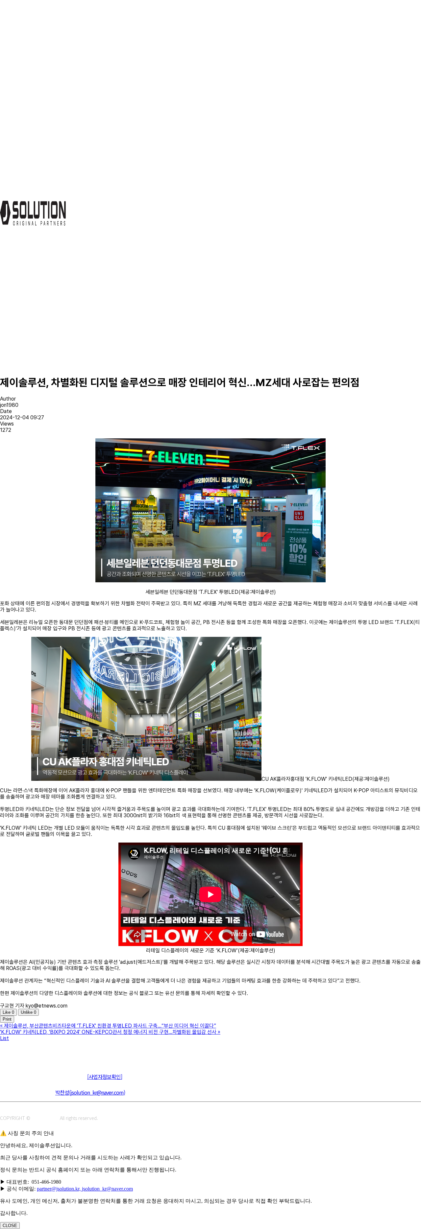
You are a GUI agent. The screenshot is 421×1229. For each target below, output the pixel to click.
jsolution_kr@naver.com (107, 1189)
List (4, 1038)
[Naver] (6, 1052)
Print (7, 1019)
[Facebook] (35, 1052)
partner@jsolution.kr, (59, 1189)
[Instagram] (20, 1052)
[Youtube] (50, 1052)
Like (8, 1012)
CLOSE (10, 1225)
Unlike (28, 1012)
